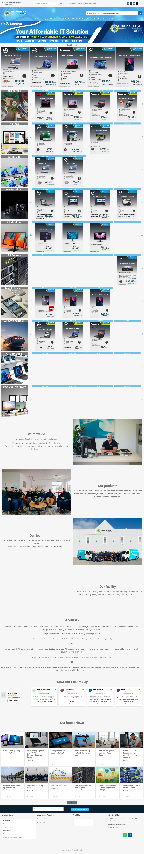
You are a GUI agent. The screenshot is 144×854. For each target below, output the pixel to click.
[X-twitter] (137, 3)
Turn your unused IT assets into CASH (59, 752)
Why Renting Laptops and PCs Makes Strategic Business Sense (35, 754)
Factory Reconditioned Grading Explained (13, 837)
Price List (75, 19)
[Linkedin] (134, 3)
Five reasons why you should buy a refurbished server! (83, 788)
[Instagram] (131, 3)
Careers (5, 833)
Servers (56, 19)
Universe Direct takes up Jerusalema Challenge (11, 788)
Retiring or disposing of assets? (11, 752)
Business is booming (59, 786)
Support (5, 823)
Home (30, 19)
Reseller (81, 19)
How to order (6, 820)
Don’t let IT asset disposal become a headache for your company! (130, 754)
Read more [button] (44, 704)
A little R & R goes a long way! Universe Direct (106, 753)
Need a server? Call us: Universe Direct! (131, 787)
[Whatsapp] (125, 835)
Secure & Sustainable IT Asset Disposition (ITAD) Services (107, 788)
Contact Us (110, 19)
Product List (37, 19)
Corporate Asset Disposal (95, 19)
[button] (2, 32)
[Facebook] (128, 3)
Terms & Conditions (8, 827)
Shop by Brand (64, 19)
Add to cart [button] (72, 90)
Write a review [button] (13, 700)
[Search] (140, 13)
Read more (73, 255)
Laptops (46, 19)
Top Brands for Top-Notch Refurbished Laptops (83, 753)
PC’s (51, 19)
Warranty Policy (7, 830)
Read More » (6, 756)
